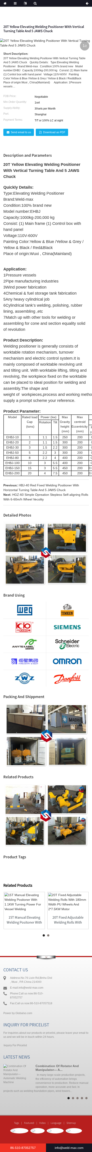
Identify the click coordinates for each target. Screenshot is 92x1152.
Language (56, 1123)
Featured (29, 1123)
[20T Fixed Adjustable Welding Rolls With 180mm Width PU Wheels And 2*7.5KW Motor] (68, 902)
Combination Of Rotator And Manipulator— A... (57, 1068)
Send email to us (21, 132)
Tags (16, 1123)
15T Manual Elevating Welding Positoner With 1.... (24, 920)
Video (42, 1123)
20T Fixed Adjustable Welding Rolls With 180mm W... (68, 920)
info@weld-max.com (31, 987)
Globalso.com (23, 1013)
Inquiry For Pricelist (15, 1045)
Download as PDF (54, 132)
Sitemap (71, 1123)
